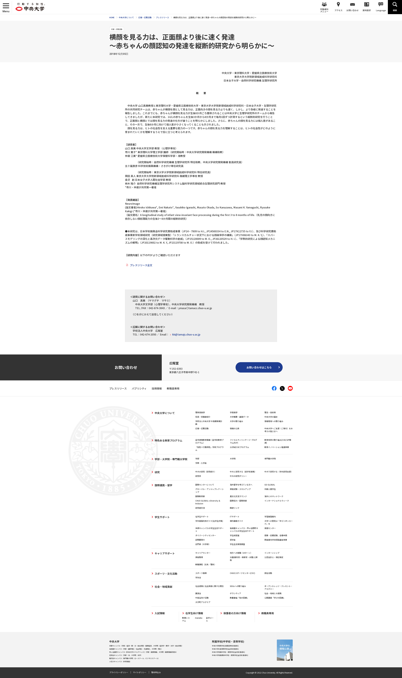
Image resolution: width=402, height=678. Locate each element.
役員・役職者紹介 (202, 416)
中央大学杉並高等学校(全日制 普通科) (225, 649)
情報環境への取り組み (273, 421)
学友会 (198, 577)
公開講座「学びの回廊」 (274, 597)
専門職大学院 (270, 458)
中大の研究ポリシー (238, 476)
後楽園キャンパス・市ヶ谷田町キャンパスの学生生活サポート (244, 529)
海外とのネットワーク (273, 496)
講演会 (198, 593)
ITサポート (234, 516)
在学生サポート (202, 516)
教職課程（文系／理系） (205, 564)
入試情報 (160, 613)
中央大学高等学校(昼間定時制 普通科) (225, 646)
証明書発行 (200, 539)
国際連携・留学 (163, 485)
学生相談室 (234, 535)
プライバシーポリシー (118, 672)
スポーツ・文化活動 (166, 573)
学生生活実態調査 (237, 544)
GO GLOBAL (269, 484)
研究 (157, 472)
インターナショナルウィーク (276, 500)
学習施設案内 (270, 516)
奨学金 (233, 539)
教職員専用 (267, 613)
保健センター (270, 528)
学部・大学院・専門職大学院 (171, 459)
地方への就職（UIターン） (241, 552)
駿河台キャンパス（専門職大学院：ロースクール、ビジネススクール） (134, 658)
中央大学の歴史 (271, 416)
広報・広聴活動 (202, 428)
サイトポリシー (139, 672)
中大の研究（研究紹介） (205, 471)
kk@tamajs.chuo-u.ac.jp (186, 334)
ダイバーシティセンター (205, 535)
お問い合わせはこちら (259, 367)
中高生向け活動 (202, 597)
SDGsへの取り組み (238, 586)
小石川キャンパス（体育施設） (120, 661)
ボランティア (235, 593)
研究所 (198, 476)
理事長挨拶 (200, 412)
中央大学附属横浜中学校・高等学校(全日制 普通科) (230, 655)
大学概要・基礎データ (239, 416)
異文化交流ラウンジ (238, 496)
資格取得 (199, 557)
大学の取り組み (236, 421)
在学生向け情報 (194, 613)
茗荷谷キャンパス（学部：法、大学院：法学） (125, 655)
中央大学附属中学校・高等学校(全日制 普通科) (228, 652)
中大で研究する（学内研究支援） (278, 471)
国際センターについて (204, 484)
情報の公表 (234, 428)
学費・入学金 (201, 463)
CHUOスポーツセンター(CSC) (242, 573)
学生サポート (162, 517)
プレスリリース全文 (141, 265)
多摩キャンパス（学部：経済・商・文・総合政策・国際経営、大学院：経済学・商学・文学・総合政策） (146, 646)
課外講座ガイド (236, 521)
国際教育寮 (200, 496)
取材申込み (156, 672)
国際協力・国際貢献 (238, 500)
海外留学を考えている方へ (241, 484)
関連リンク (234, 507)
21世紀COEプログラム (239, 447)
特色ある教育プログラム (168, 440)
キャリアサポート (165, 553)
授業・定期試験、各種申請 (275, 535)
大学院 (233, 458)
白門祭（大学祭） (202, 544)
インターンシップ (271, 552)
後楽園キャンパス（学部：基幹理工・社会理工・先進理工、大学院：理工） (136, 649)
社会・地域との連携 (272, 593)
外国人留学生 (270, 489)
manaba (198, 617)
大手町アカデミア (202, 602)
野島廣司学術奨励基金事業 (275, 539)
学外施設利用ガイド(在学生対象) (209, 521)
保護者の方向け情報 (234, 613)
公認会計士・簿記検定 (273, 557)
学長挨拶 (233, 412)
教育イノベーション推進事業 (276, 447)
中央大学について (165, 413)
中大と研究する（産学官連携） (243, 471)
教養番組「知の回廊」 (239, 597)
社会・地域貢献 (163, 586)
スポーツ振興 (201, 573)
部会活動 (268, 573)
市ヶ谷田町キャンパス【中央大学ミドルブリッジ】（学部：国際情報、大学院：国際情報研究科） (143, 652)
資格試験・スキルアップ (240, 489)
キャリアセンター (202, 552)
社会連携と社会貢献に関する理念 (209, 586)
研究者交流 (200, 507)
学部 (197, 458)
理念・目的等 (270, 412)
